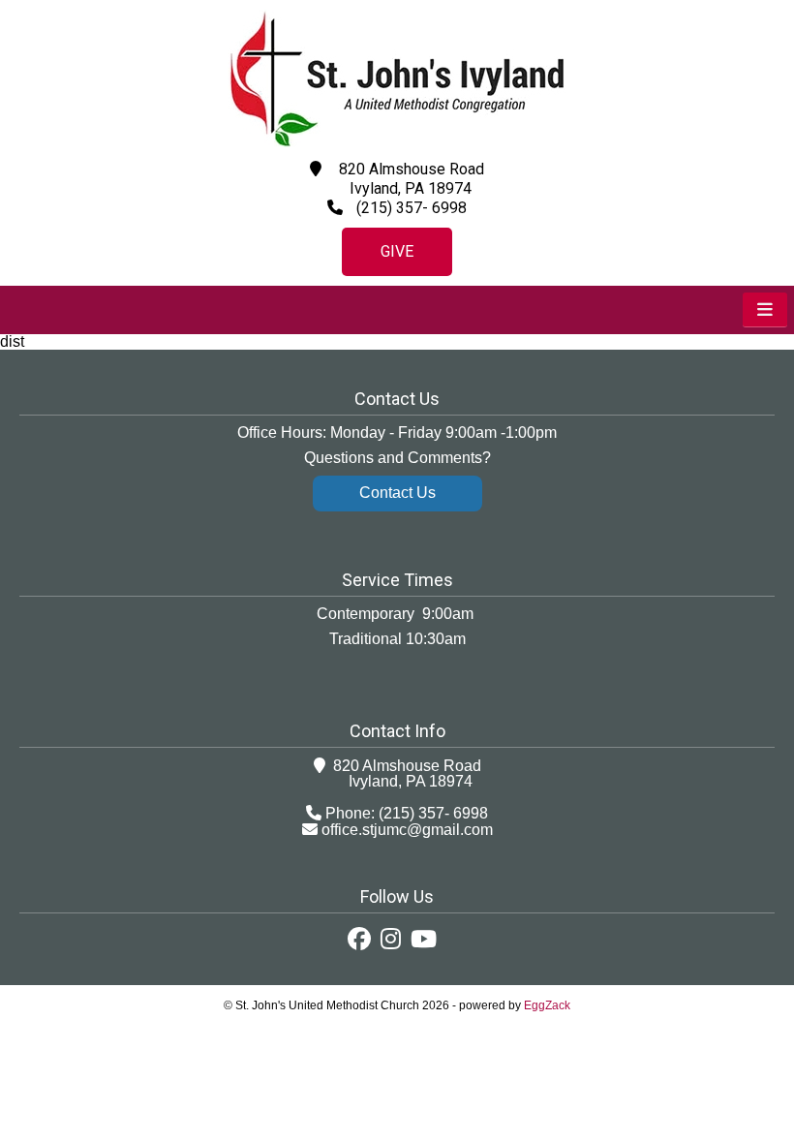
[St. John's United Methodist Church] (397, 142)
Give (397, 251)
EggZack (547, 1005)
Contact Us (397, 492)
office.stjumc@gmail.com (407, 829)
